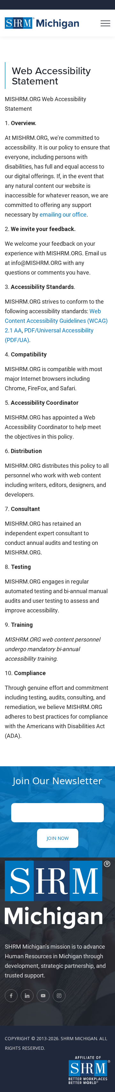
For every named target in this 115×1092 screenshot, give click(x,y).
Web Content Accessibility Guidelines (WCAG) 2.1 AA (56, 320)
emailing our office (63, 214)
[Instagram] (59, 995)
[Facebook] (11, 995)
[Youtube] (43, 995)
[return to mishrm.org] (42, 23)
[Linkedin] (27, 995)
